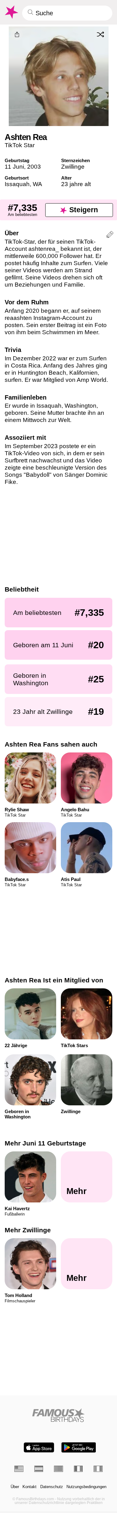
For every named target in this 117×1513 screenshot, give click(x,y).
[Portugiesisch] (58, 1469)
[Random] (100, 34)
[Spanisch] (38, 1469)
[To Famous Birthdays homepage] (11, 12)
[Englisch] (18, 1469)
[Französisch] (78, 1469)
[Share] (17, 34)
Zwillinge (73, 166)
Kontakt (29, 1487)
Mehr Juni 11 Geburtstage (45, 1143)
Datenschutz (51, 1487)
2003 (34, 166)
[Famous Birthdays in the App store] (39, 1447)
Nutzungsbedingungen (86, 1487)
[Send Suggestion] (110, 235)
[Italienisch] (98, 1469)
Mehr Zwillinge (28, 1230)
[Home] (58, 1415)
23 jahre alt (76, 184)
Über (15, 1487)
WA (37, 184)
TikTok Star (20, 145)
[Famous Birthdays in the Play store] (78, 1447)
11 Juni (14, 166)
